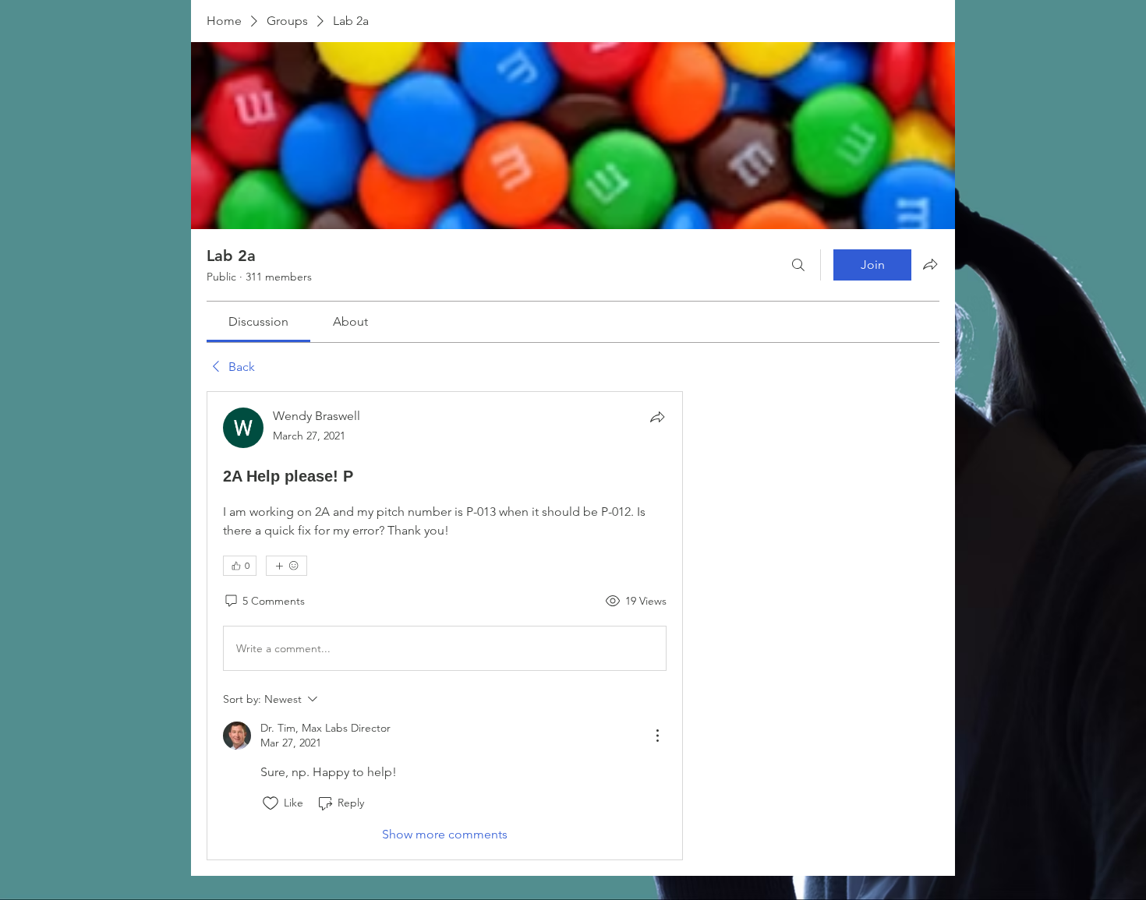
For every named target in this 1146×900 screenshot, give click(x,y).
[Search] (798, 265)
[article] (445, 625)
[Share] (657, 417)
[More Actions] (657, 735)
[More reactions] (286, 566)
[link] (258, 321)
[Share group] (930, 264)
